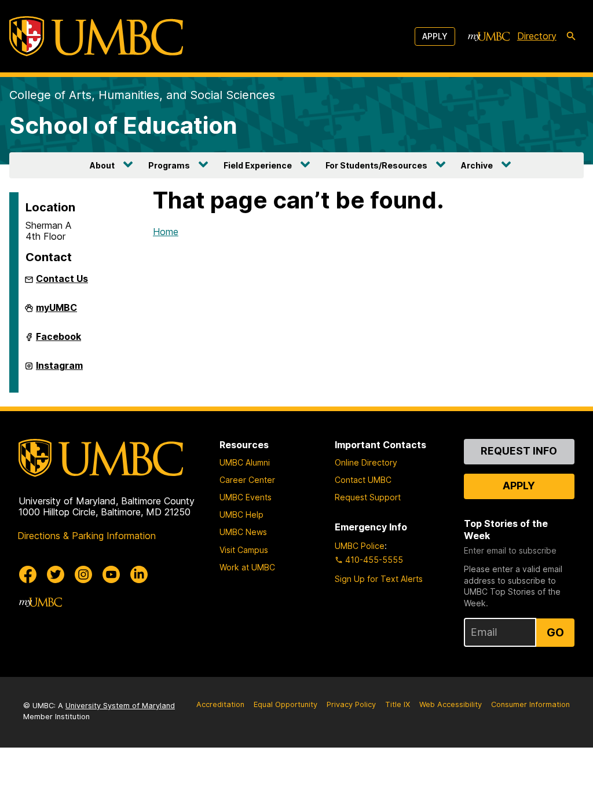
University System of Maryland (120, 705)
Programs (169, 165)
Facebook (58, 341)
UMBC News (243, 532)
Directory (536, 36)
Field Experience (258, 165)
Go (555, 632)
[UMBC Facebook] (28, 574)
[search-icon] (571, 36)
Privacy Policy (351, 704)
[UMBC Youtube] (111, 574)
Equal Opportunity (285, 704)
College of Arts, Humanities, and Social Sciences (142, 95)
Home (165, 231)
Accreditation (220, 704)
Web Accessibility (450, 704)
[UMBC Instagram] (83, 574)
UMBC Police (360, 546)
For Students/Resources (376, 165)
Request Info (519, 451)
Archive (477, 165)
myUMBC (56, 312)
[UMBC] (96, 36)
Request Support (368, 497)
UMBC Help (241, 514)
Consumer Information (530, 704)
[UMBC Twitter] (55, 574)
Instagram (59, 370)
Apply (435, 36)
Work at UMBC (247, 567)
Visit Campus (243, 550)
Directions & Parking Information (86, 535)
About (102, 165)
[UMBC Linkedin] (139, 574)
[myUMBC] (488, 36)
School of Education (123, 125)
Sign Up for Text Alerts (379, 579)
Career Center (247, 480)
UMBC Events (245, 497)
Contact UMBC (363, 480)
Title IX (397, 704)
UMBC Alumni (244, 462)
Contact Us (62, 278)
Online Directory (366, 462)
